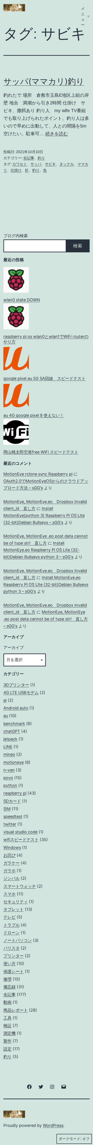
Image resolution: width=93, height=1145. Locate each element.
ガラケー (11, 863)
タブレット (13, 909)
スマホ (9, 894)
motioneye (13, 762)
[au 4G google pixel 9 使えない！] (16, 395)
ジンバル (11, 878)
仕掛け (16, 170)
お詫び (9, 855)
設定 (7, 1048)
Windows (12, 847)
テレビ (9, 917)
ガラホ (9, 870)
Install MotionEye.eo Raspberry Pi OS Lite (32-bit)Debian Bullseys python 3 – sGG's (41, 550)
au (5, 715)
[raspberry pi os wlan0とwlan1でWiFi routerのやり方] (16, 316)
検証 (7, 1025)
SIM (7, 808)
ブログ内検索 (15, 235)
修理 (7, 979)
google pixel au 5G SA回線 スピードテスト (44, 378)
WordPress (53, 1125)
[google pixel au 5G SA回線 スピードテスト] (16, 358)
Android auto (15, 708)
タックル (66, 164)
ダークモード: (70, 1139)
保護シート (13, 971)
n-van (9, 770)
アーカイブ (13, 647)
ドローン (11, 932)
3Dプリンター (16, 684)
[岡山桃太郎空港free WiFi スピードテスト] (16, 432)
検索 (77, 245)
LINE (7, 746)
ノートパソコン (17, 940)
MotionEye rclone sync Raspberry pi (37, 474)
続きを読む (56, 133)
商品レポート (15, 1010)
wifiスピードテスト (21, 839)
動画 (7, 1002)
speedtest (12, 816)
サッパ (35, 164)
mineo (9, 754)
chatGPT (11, 731)
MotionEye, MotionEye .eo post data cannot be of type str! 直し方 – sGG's (45, 619)
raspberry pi (14, 793)
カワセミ (19, 164)
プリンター (13, 955)
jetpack (10, 739)
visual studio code (20, 831)
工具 (7, 1017)
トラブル (11, 925)
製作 (7, 1041)
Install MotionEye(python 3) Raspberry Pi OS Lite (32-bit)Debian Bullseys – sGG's (44, 515)
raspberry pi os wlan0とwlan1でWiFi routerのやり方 (45, 339)
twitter (9, 824)
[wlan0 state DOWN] (16, 280)
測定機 (9, 1033)
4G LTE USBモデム (21, 692)
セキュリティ (15, 901)
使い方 (9, 963)
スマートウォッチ (19, 886)
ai (5, 700)
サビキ (50, 164)
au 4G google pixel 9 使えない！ (33, 415)
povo (8, 777)
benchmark (14, 723)
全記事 (28, 158)
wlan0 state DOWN (21, 299)
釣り (41, 158)
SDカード (12, 801)
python (10, 785)
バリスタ (11, 948)
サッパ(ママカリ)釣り (43, 81)
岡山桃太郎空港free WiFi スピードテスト (40, 452)
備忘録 (9, 986)
